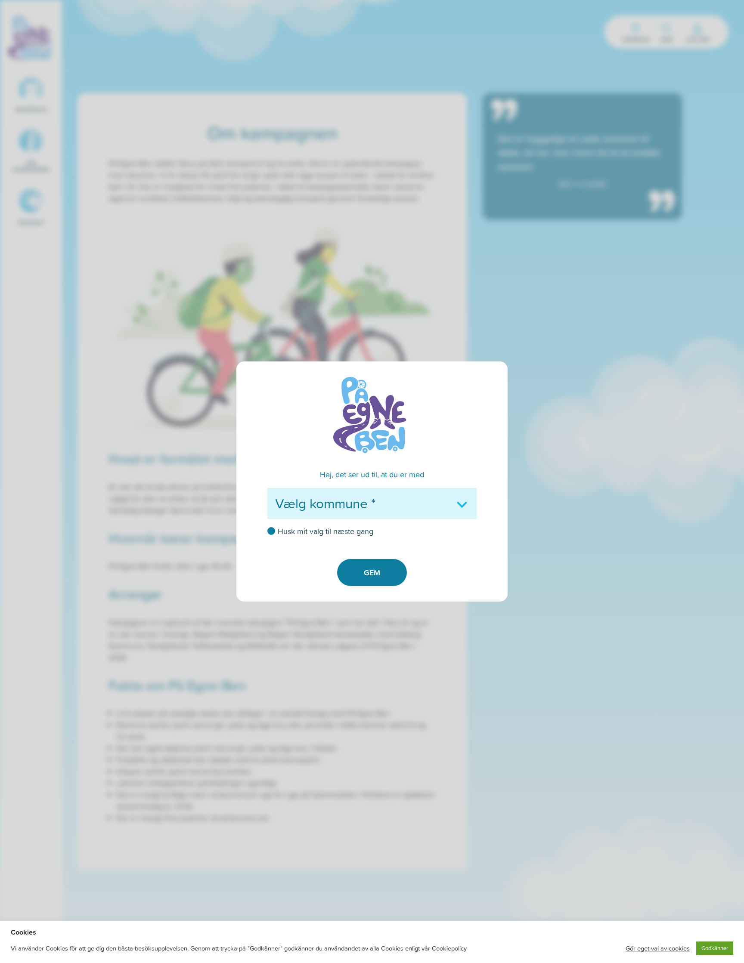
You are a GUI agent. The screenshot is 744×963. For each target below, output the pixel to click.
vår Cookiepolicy (444, 948)
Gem (372, 572)
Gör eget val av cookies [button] (658, 948)
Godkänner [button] (714, 948)
